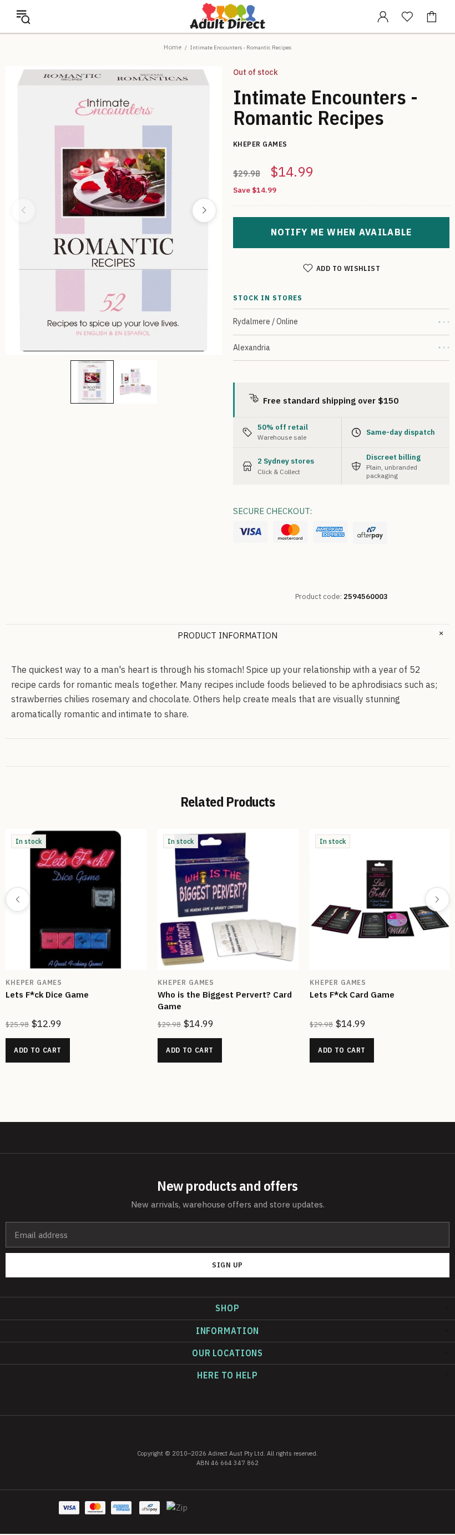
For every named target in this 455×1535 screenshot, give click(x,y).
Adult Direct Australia (227, 16)
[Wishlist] (407, 16)
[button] (23, 16)
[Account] (383, 16)
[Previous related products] (18, 899)
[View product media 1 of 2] (92, 382)
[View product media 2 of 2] (135, 382)
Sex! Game (179, 994)
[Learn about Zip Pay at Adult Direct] (177, 1513)
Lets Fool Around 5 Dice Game (66, 994)
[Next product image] (204, 210)
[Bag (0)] (431, 16)
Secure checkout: (272, 511)
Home (172, 47)
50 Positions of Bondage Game (372, 994)
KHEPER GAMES (34, 982)
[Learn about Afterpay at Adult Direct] (370, 533)
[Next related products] (437, 899)
